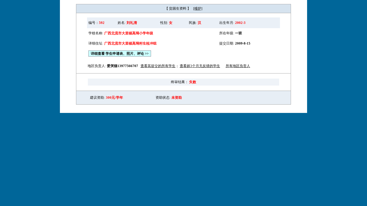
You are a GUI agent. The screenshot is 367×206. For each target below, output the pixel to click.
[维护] (197, 8)
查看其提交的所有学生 (158, 66)
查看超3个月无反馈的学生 (200, 66)
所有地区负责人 (238, 66)
